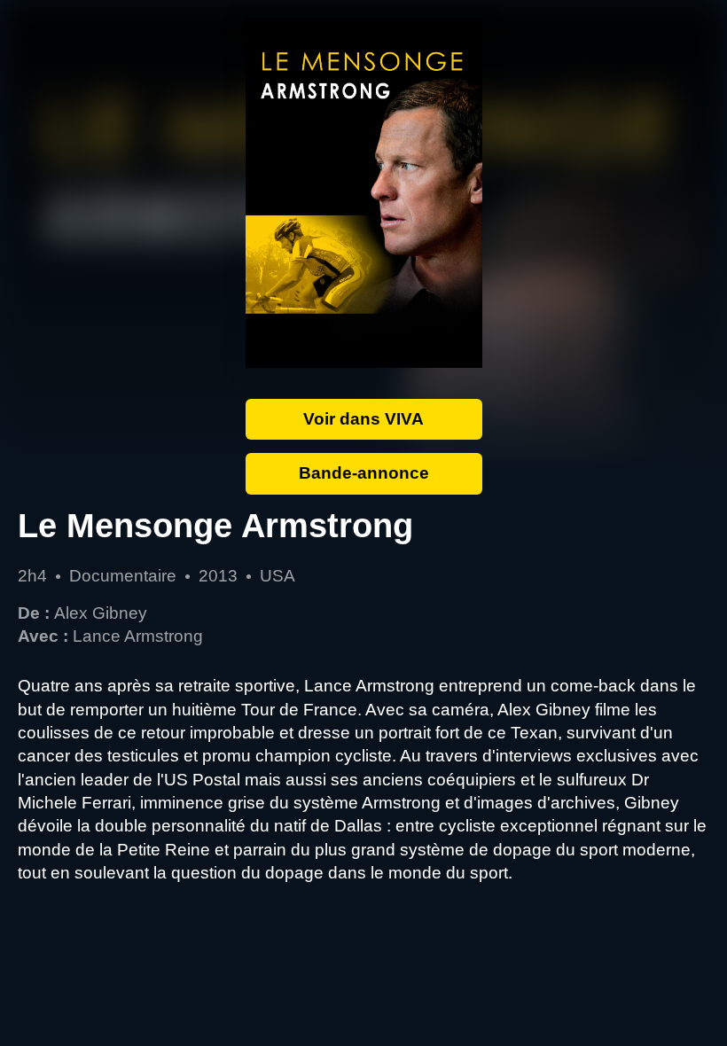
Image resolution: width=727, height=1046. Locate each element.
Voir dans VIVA (363, 419)
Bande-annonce (364, 473)
